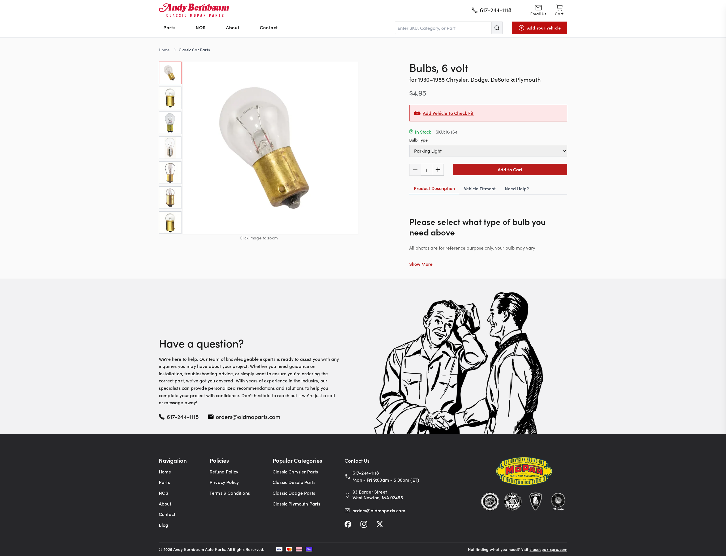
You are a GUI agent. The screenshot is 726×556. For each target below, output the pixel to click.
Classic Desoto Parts (294, 482)
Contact (269, 27)
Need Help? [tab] (517, 188)
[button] (270, 148)
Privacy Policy (224, 482)
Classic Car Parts (194, 49)
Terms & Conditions (230, 493)
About (232, 27)
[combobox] (449, 28)
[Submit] (497, 28)
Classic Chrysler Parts (295, 471)
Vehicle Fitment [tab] (480, 188)
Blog (163, 525)
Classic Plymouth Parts (296, 503)
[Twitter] (379, 524)
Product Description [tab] (434, 188)
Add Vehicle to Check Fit (448, 113)
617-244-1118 (183, 416)
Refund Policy (224, 471)
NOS (201, 27)
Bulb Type (418, 139)
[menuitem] (169, 27)
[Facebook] (348, 524)
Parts (169, 27)
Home (164, 49)
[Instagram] (363, 524)
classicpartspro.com (548, 549)
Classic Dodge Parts (294, 493)
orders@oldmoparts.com (248, 416)
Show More (420, 264)
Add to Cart (510, 169)
